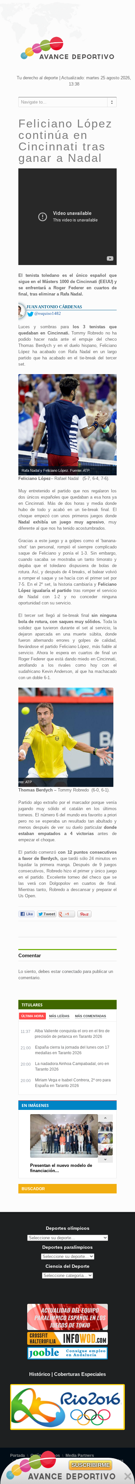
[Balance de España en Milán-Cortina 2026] (105, 1142)
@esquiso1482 (47, 313)
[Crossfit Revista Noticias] (67, 1343)
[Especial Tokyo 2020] (67, 1328)
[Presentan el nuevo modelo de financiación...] (105, 1131)
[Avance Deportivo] (67, 49)
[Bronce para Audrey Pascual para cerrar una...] (105, 1153)
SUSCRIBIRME (90, 1465)
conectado (72, 971)
